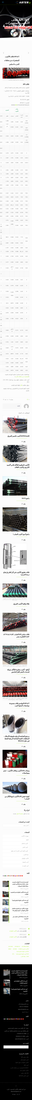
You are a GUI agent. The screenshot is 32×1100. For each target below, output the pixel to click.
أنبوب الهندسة (25, 865)
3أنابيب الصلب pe (24, 1070)
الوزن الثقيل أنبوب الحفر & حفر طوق (19, 851)
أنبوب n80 (26, 1065)
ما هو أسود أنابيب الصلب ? (21, 534)
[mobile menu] (3, 2)
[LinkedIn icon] (14, 1094)
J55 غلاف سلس (25, 1073)
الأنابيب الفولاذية (13, 931)
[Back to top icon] (16, 1086)
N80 (16, 105)
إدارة (18, 406)
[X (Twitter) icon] (17, 1094)
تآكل (21, 385)
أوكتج (27, 839)
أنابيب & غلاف (25, 843)
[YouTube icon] (16, 1094)
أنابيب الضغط (26, 862)
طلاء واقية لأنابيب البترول (21, 604)
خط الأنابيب (26, 854)
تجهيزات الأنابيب (25, 836)
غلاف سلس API (25, 1057)
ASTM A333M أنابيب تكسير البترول (18, 436)
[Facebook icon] (19, 1094)
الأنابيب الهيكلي (25, 858)
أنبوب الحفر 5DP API (24, 1075)
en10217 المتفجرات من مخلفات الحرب (19, 1067)
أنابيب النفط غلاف (24, 1059)
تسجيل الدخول (19, 813)
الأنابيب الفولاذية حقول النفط (22, 1062)
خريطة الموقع (25, 1012)
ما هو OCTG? (25, 498)
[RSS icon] (12, 1094)
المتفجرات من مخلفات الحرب (22, 376)
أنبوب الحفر (25, 847)
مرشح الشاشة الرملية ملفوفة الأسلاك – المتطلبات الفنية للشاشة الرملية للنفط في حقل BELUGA (16, 739)
